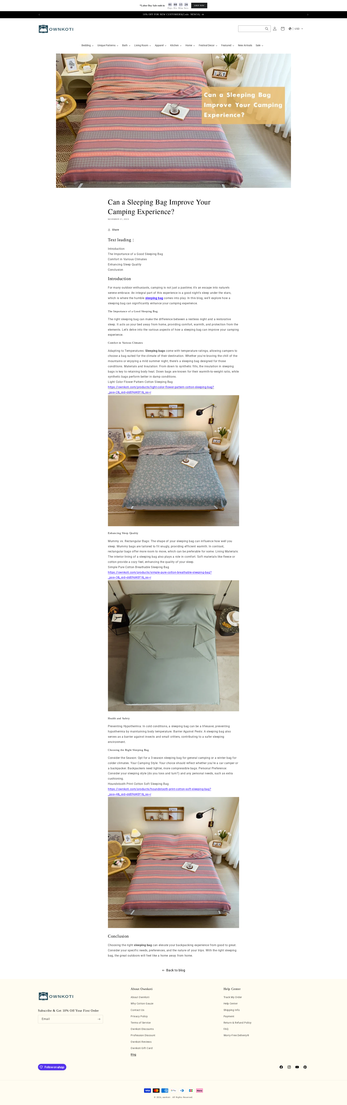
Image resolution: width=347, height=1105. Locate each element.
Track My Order (233, 997)
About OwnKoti (140, 997)
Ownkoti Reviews (141, 1041)
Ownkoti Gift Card (142, 1048)
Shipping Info (232, 1010)
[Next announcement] (308, 14)
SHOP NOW (199, 6)
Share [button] (115, 229)
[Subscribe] (99, 1019)
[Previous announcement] (39, 14)
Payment (229, 1016)
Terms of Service (141, 1022)
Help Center (231, 1003)
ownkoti (166, 1097)
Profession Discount (143, 1035)
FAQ (226, 1029)
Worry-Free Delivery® (236, 1035)
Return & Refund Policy (238, 1022)
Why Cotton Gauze (142, 1003)
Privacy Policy (139, 1016)
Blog (133, 1054)
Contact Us (137, 1010)
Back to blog (175, 970)
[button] (254, 28)
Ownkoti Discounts (142, 1029)
